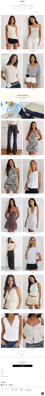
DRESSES (14, 8)
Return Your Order (4, 376)
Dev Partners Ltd (23, 388)
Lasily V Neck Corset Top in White (11, 348)
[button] (21, 16)
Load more (22, 354)
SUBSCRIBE (22, 365)
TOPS (18, 8)
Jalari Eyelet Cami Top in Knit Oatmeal (33, 50)
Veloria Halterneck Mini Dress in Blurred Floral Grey (11, 194)
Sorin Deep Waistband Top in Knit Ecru (11, 88)
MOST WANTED (30, 8)
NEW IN (25, 8)
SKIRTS (21, 8)
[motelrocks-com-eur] (22, 1)
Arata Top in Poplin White (33, 348)
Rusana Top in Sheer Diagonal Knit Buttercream (11, 50)
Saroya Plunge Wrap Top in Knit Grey (33, 88)
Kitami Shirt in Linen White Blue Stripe (33, 194)
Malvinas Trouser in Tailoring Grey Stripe (11, 155)
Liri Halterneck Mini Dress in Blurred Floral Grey (33, 155)
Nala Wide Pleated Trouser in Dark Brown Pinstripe (11, 271)
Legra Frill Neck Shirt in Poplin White (33, 271)
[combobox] (3, 1)
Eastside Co (11, 388)
